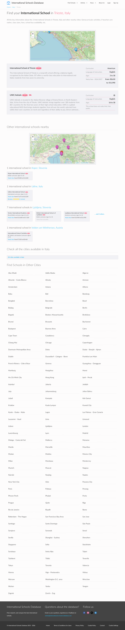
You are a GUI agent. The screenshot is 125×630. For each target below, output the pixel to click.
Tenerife (86, 558)
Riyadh (48, 510)
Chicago (48, 343)
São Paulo (86, 524)
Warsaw (11, 579)
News (92, 3)
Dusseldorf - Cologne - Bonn (56, 356)
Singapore (12, 544)
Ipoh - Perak (87, 377)
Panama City (87, 482)
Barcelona (49, 301)
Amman (85, 280)
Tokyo (10, 565)
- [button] (33, 36)
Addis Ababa (50, 273)
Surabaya (11, 551)
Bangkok (11, 301)
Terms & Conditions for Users (62, 625)
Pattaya (48, 489)
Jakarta (48, 384)
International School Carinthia (17, 233)
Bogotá (11, 315)
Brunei (10, 322)
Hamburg (12, 370)
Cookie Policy (92, 625)
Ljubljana (48, 426)
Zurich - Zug (50, 593)
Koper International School (16, 173)
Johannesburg (50, 391)
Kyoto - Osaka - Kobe (16, 412)
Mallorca (48, 440)
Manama (86, 440)
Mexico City (87, 454)
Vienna (11, 572)
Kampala (48, 398)
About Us (101, 3)
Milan (10, 461)
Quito (47, 503)
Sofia (47, 544)
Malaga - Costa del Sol (17, 440)
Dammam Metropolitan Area (19, 350)
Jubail (10, 398)
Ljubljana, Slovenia (42, 207)
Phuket (48, 496)
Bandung (86, 294)
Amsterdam (12, 287)
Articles (83, 3)
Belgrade (48, 308)
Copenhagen (87, 343)
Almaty (48, 280)
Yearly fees (18, 178)
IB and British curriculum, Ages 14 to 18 (18, 215)
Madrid (85, 433)
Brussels (48, 322)
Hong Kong (49, 377)
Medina (48, 454)
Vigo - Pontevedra (52, 572)
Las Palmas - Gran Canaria (93, 412)
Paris (10, 489)
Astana (48, 287)
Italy (13, 7)
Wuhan (11, 586)
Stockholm (87, 544)
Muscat (48, 468)
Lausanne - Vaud (14, 419)
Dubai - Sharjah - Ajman (92, 350)
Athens (85, 287)
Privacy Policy (80, 625)
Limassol (86, 419)
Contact (102, 625)
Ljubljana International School (74, 213)
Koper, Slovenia (39, 168)
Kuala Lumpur (50, 405)
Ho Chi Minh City (15, 377)
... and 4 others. (99, 214)
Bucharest (86, 322)
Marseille (49, 447)
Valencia (86, 565)
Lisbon (10, 426)
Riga (84, 503)
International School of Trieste (23, 68)
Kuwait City (87, 405)
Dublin (10, 356)
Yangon (85, 586)
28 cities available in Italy (16, 257)
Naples (85, 475)
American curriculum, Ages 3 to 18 (74, 215)
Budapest (12, 329)
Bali (46, 294)
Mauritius (86, 447)
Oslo (47, 482)
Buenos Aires (50, 329)
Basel (85, 301)
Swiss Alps (49, 551)
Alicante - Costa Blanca (17, 280)
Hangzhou (49, 370)
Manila (10, 447)
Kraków (11, 405)
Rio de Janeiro (13, 510)
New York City (13, 482)
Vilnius (85, 572)
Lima (47, 419)
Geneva (48, 363)
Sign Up (115, 3)
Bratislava (86, 315)
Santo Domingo (51, 524)
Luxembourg (13, 433)
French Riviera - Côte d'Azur (19, 363)
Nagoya (85, 468)
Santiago (11, 524)
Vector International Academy (17, 213)
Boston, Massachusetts (54, 315)
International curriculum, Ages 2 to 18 (17, 194)
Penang (85, 489)
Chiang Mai (12, 343)
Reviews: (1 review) (16, 199)
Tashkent (11, 558)
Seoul (85, 531)
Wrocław (86, 579)
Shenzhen (86, 538)
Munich (11, 468)
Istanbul (11, 384)
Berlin (85, 308)
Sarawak (48, 531)
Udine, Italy (37, 186)
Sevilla (10, 538)
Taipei (85, 551)
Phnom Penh (13, 496)
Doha (47, 350)
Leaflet (77, 60)
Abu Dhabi (12, 273)
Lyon (47, 433)
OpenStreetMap (84, 60)
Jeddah (85, 384)
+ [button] (32, 34)
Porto (85, 496)
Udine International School (16, 192)
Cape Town (12, 336)
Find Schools (72, 3)
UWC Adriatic (16, 95)
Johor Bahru (87, 391)
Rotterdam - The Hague (17, 517)
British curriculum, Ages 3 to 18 (45, 217)
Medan (11, 454)
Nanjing (48, 475)
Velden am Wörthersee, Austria (47, 228)
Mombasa (49, 461)
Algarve (85, 273)
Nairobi (11, 475)
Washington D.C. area (53, 579)
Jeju (9, 391)
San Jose (86, 517)
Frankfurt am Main (90, 356)
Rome (85, 510)
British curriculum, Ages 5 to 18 (16, 175)
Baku (10, 294)
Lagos (47, 412)
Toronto (48, 565)
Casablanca (49, 336)
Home (9, 7)
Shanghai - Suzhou (52, 538)
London (85, 426)
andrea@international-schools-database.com (58, 615)
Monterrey (87, 461)
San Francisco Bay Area (54, 517)
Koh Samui (87, 398)
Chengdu (86, 336)
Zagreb (11, 593)
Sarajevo (11, 531)
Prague (11, 503)
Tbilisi (47, 558)
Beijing (10, 308)
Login (109, 3)
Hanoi (85, 370)
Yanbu (47, 586)
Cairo (85, 329)
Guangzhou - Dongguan (92, 363)
